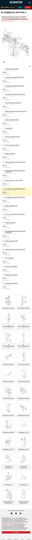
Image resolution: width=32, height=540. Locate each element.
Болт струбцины (9, 257)
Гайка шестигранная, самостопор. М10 (15, 249)
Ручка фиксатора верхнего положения (15, 94)
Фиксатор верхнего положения (13, 102)
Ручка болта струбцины (11, 266)
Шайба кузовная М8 (10, 222)
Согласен (16, 532)
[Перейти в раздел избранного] (10, 537)
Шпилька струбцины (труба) (12, 136)
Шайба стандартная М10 (11, 241)
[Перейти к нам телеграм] (16, 513)
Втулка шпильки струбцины (12, 145)
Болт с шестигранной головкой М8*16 (15, 214)
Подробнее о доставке (7, 20)
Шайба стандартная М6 (11, 205)
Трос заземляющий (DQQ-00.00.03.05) (15, 188)
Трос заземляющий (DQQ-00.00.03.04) (15, 197)
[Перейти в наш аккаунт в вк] (12, 513)
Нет (28, 7)
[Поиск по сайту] (2, 2)
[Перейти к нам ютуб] (20, 513)
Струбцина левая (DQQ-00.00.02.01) (14, 77)
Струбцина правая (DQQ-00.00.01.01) (14, 85)
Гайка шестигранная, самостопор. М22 (15, 162)
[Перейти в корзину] (29, 537)
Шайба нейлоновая (10, 153)
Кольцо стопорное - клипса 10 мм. (14, 180)
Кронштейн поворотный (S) (12, 119)
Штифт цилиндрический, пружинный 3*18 (15, 111)
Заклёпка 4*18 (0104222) (11, 283)
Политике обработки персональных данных (13, 523)
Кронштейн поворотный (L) (12, 69)
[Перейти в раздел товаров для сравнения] (16, 537)
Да (20, 7)
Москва (11, 7)
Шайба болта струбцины (11, 274)
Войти (22, 539)
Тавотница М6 (8, 128)
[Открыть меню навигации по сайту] (30, 2)
